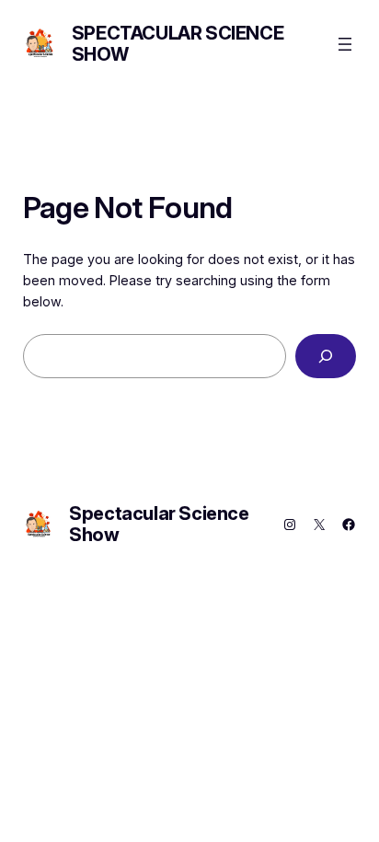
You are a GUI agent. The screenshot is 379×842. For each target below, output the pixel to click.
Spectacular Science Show (177, 43)
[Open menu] (345, 44)
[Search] (325, 355)
